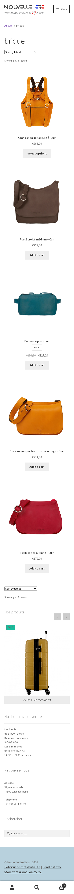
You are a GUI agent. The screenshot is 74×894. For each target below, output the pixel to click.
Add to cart (37, 255)
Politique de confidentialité (22, 867)
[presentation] (57, 616)
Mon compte (12, 887)
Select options (37, 153)
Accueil (8, 25)
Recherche (37, 887)
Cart (57, 884)
